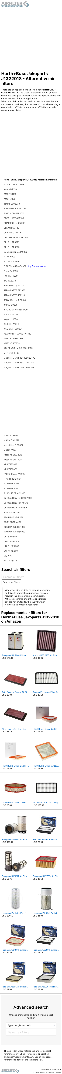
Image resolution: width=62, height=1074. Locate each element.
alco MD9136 (10, 189)
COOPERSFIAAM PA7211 (16, 237)
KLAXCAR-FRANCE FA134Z (17, 333)
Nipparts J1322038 (13, 459)
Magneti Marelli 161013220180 (19, 362)
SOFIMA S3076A (12, 512)
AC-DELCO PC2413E (14, 184)
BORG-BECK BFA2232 (15, 208)
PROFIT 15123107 (12, 479)
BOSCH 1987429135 (14, 218)
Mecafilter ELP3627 (13, 445)
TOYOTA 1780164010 (14, 527)
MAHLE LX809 (11, 435)
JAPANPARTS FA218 (14, 285)
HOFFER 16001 (11, 276)
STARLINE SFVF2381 (14, 517)
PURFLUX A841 (11, 488)
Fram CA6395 (11, 271)
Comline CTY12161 (13, 232)
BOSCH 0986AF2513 (14, 213)
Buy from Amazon (37, 266)
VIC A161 (8, 555)
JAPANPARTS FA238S (14, 290)
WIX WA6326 (10, 560)
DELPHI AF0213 (11, 242)
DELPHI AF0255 (12, 247)
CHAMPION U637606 (14, 223)
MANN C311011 (11, 440)
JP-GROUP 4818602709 (16, 309)
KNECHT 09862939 (13, 338)
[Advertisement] (31, 39)
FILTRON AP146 (12, 261)
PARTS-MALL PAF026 (14, 474)
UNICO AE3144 (11, 541)
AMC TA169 (9, 199)
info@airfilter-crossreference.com (47, 1072)
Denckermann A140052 (15, 252)
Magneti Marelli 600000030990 (19, 367)
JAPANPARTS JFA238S (15, 300)
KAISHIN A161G (11, 324)
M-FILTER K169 (11, 353)
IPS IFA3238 (10, 280)
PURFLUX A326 (11, 483)
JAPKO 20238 (10, 305)
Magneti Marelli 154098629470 (19, 358)
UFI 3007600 (10, 536)
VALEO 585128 (11, 551)
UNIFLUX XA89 (11, 546)
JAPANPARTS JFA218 (14, 295)
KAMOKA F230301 (13, 329)
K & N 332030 (11, 314)
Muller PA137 (10, 450)
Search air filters (11, 582)
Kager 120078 (11, 319)
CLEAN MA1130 (11, 228)
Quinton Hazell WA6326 (16, 507)
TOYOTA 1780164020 (14, 531)
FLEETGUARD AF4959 (15, 266)
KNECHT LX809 (12, 343)
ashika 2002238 (12, 203)
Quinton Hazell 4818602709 (18, 498)
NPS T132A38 (10, 469)
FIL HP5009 (9, 256)
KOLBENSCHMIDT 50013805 (18, 348)
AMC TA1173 (10, 194)
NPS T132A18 (10, 464)
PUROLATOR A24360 (14, 493)
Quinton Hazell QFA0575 (16, 503)
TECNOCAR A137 (12, 522)
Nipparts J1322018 (13, 454)
